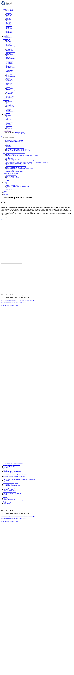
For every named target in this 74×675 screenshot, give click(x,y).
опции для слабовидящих (7, 130)
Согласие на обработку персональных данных (9, 28)
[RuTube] (5, 388)
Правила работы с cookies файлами (8, 22)
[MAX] (37, 461)
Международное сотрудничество (10, 97)
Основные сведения (8, 41)
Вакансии (8, 18)
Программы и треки (11, 175)
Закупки (8, 17)
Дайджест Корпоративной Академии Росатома (10, 122)
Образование (9, 50)
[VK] (13, 388)
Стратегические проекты (10, 107)
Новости (8, 115)
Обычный (16, 132)
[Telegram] (22, 388)
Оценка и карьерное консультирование (10, 110)
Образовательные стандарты (10, 52)
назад (2, 201)
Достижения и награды (9, 15)
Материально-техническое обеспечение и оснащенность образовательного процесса (27, 162)
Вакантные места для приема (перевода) (9, 85)
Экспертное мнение (9, 126)
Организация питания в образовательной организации (10, 90)
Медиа (5, 114)
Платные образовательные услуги (10, 77)
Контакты (8, 19)
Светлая (16, 133)
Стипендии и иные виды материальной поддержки (9, 72)
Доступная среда (9, 94)
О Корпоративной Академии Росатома (8, 8)
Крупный (21, 132)
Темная (26, 133)
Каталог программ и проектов (8, 99)
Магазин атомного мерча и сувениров (10, 305)
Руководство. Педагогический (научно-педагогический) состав (10, 57)
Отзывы (8, 113)
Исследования (9, 128)
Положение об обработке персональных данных (9, 33)
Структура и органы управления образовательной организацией (10, 45)
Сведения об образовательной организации (7, 38)
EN (1, 136)
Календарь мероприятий (9, 104)
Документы (9, 49)
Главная (5, 191)
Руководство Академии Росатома (9, 12)
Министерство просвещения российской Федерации (14, 302)
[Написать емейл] (37, 379)
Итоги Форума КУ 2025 (8, 118)
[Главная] (8, 5)
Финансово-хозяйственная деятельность (9, 80)
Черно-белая (21, 133)
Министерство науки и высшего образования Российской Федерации (18, 300)
